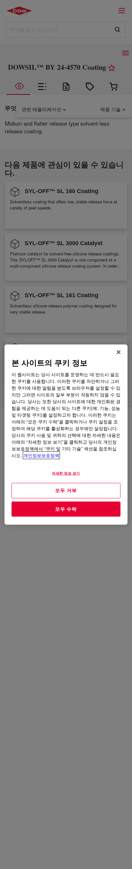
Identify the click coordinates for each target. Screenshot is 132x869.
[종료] (118, 352)
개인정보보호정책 (41, 455)
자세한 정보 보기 (66, 472)
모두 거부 (66, 490)
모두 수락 (66, 508)
